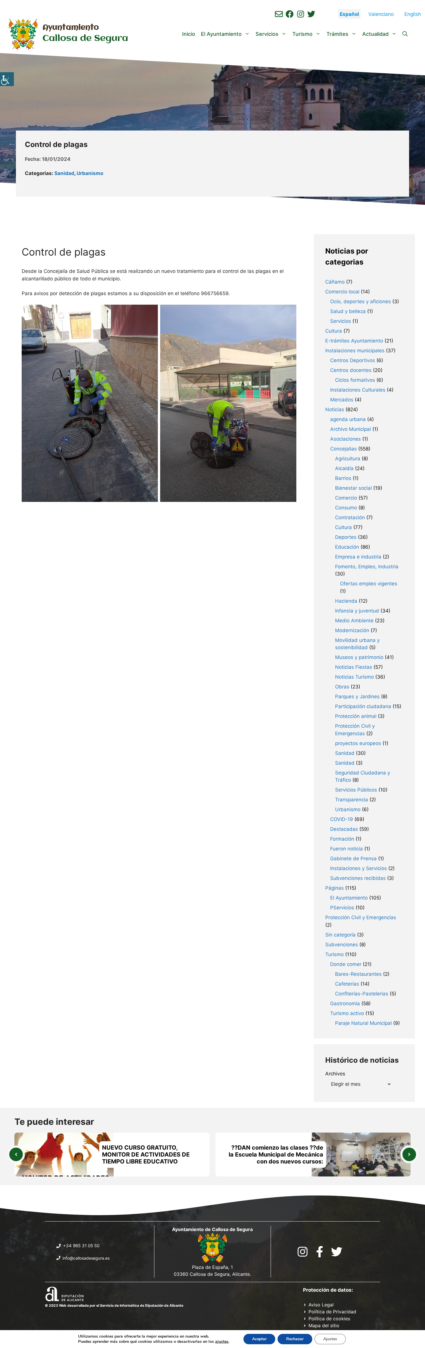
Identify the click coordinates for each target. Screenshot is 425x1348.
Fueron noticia (346, 849)
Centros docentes (351, 370)
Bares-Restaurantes (358, 974)
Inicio (188, 34)
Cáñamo (335, 282)
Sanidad (64, 173)
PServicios (342, 908)
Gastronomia (345, 1003)
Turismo (302, 34)
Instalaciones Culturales (357, 390)
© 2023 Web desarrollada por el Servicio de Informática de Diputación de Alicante (114, 1305)
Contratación (350, 517)
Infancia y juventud (357, 611)
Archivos (335, 1074)
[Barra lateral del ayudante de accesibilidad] (7, 79)
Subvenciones (341, 944)
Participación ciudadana (363, 706)
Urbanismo (90, 173)
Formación (342, 839)
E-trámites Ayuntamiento (354, 341)
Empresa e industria (358, 557)
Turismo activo (347, 1013)
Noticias (334, 409)
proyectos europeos (358, 743)
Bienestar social (353, 488)
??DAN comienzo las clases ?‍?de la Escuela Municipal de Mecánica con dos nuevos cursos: (276, 1154)
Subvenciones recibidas (358, 878)
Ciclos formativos (355, 380)
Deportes (345, 537)
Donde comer (345, 964)
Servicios (267, 34)
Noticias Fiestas (353, 667)
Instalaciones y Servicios (358, 868)
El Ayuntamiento (221, 34)
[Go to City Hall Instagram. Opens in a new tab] (302, 1251)
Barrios (343, 478)
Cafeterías (347, 984)
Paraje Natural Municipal (363, 1023)
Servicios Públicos (356, 790)
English (412, 14)
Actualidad (375, 34)
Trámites (337, 34)
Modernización (352, 630)
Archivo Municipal (350, 429)
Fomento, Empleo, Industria (366, 566)
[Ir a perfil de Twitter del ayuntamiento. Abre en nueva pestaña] (311, 14)
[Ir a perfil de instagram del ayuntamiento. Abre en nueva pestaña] (300, 14)
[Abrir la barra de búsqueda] (405, 34)
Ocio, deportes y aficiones (360, 301)
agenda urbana (348, 419)
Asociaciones (345, 439)
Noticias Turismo (354, 677)
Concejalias (343, 449)
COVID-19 (341, 819)
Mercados (341, 400)
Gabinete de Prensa (353, 858)
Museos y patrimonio (359, 657)
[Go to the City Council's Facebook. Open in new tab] (319, 1251)
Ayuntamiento (70, 28)
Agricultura (347, 458)
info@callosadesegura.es (86, 1258)
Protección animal (355, 716)
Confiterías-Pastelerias (361, 994)
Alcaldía (344, 468)
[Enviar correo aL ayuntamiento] (279, 14)
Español (349, 14)
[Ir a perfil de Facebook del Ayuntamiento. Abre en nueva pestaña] (289, 14)
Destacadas (344, 829)
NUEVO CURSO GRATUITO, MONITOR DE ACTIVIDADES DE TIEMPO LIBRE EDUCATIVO (146, 1154)
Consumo (346, 508)
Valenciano (381, 14)
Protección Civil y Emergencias (360, 917)
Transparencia (351, 800)
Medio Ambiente (354, 620)
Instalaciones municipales (355, 350)
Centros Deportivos (352, 360)
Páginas (334, 888)
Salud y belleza (348, 311)
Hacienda (346, 601)
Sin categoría (340, 935)
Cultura (333, 331)
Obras (342, 687)
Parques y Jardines (357, 696)
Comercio (346, 498)
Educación (347, 547)
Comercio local (342, 292)
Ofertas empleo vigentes (368, 584)
